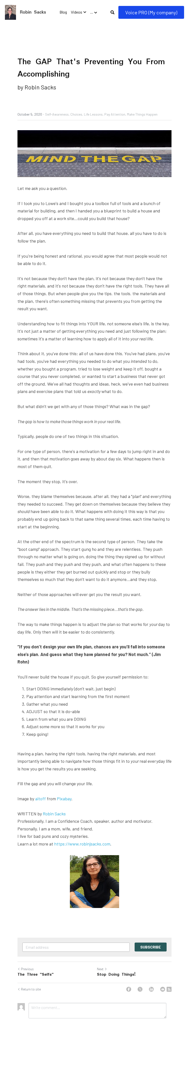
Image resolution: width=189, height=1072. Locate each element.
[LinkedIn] (151, 989)
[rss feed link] (169, 989)
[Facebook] (128, 989)
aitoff (40, 798)
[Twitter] (140, 989)
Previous (27, 969)
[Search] (112, 12)
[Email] (162, 989)
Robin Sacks (54, 813)
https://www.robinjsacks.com (82, 843)
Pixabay (64, 798)
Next (100, 969)
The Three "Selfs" (35, 975)
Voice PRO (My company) (151, 12)
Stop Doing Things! (116, 975)
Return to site (31, 989)
